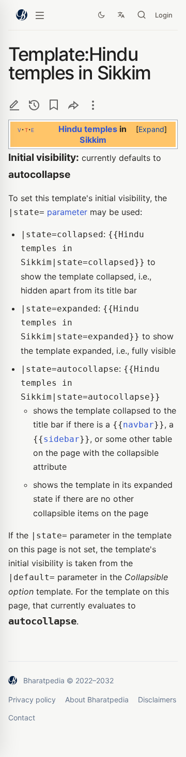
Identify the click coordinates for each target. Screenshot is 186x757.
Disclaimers (157, 699)
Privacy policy (32, 699)
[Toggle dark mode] (101, 15)
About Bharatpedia (97, 699)
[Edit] (14, 104)
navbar (138, 425)
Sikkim (93, 140)
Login (164, 15)
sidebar (61, 439)
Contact (21, 717)
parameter (67, 212)
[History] (34, 104)
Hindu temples (87, 129)
